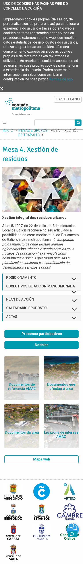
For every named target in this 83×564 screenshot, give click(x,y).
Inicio (8, 130)
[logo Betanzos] (41, 511)
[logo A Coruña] (41, 491)
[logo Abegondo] (13, 491)
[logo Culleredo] (41, 532)
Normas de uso (61, 79)
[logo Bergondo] (13, 511)
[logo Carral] (13, 532)
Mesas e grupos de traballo (32, 132)
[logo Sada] (13, 552)
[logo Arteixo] (69, 491)
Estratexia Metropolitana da (28, 105)
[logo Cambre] (69, 511)
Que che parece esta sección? (72, 534)
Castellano (68, 99)
